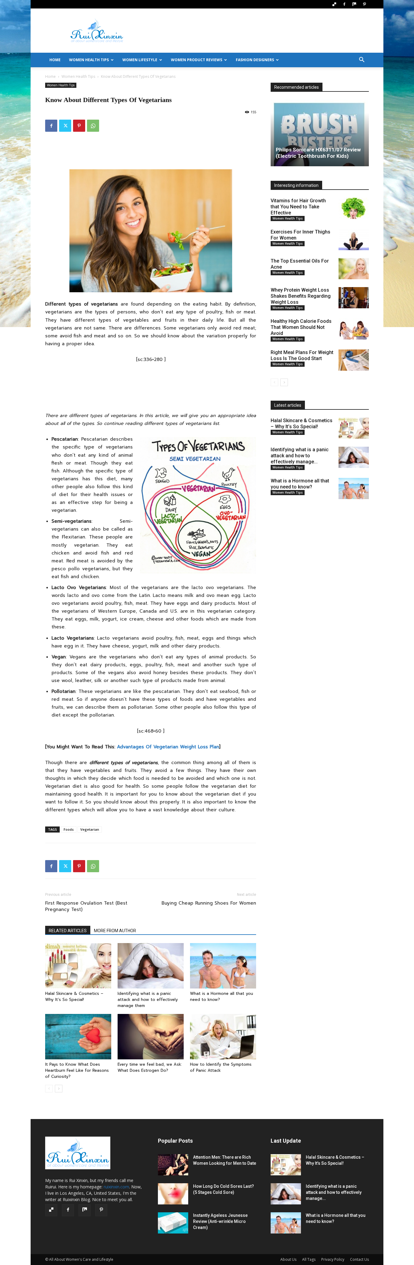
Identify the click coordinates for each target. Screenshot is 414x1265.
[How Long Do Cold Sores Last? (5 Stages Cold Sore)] (173, 1193)
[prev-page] (49, 1088)
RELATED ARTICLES (68, 930)
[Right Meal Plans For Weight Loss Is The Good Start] (354, 360)
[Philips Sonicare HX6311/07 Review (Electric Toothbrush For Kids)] (320, 133)
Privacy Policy (332, 1259)
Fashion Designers (255, 59)
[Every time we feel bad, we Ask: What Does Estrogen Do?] (151, 1036)
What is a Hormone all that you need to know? (300, 484)
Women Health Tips (89, 59)
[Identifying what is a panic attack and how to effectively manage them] (151, 965)
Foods (69, 829)
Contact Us (359, 1259)
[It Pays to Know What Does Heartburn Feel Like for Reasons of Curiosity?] (78, 1036)
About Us (288, 1259)
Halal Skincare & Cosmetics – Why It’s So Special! (74, 996)
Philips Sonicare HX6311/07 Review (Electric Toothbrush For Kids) (318, 153)
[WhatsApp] (93, 126)
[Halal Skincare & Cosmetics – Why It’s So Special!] (78, 965)
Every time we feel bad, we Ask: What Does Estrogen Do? (150, 1067)
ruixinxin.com (116, 1187)
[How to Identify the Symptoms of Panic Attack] (223, 1036)
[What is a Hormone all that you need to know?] (223, 965)
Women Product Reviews (196, 59)
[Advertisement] (258, 30)
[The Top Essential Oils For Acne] (354, 268)
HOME (55, 59)
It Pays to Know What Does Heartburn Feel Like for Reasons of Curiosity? (77, 1070)
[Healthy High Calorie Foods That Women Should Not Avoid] (354, 328)
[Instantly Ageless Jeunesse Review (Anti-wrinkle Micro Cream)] (173, 1223)
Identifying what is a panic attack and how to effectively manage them (148, 999)
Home (50, 76)
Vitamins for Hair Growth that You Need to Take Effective (298, 207)
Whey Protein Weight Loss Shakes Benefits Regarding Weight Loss (301, 296)
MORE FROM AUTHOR (115, 930)
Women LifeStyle (139, 59)
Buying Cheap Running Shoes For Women (209, 903)
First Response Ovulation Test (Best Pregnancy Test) (86, 906)
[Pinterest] (364, 4)
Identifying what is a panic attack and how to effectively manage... (300, 456)
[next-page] (58, 1088)
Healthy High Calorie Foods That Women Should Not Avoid (301, 327)
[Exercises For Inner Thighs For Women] (354, 239)
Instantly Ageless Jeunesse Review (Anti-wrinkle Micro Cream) (220, 1221)
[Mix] (354, 4)
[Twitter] (65, 126)
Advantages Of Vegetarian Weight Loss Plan (168, 746)
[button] (361, 60)
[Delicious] (334, 4)
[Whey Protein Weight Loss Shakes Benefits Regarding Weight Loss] (354, 297)
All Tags (309, 1259)
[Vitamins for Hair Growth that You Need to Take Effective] (354, 208)
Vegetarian (89, 829)
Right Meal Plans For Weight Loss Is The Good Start (302, 355)
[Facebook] (344, 4)
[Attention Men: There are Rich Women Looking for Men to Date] (173, 1164)
